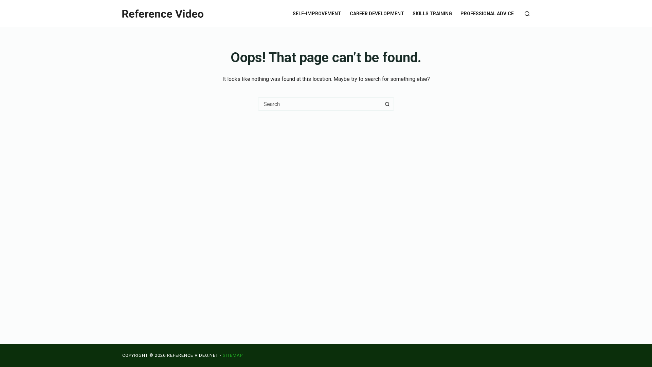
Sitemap (233, 355)
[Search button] (387, 104)
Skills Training (432, 13)
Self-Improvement (317, 13)
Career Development (377, 13)
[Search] (527, 13)
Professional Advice (487, 13)
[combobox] (319, 104)
